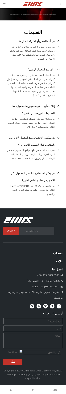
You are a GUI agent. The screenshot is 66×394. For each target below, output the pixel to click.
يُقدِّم (13, 361)
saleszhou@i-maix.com (45, 286)
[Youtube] (39, 306)
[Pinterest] (32, 306)
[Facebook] (59, 306)
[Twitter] (45, 306)
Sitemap (11, 374)
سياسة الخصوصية (32, 378)
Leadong (22, 374)
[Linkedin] (52, 306)
